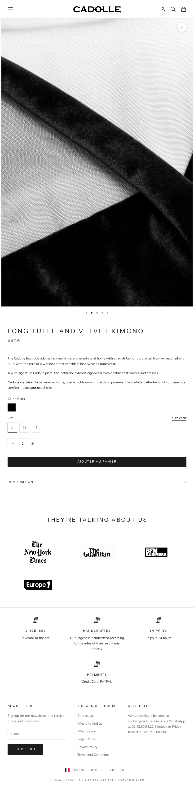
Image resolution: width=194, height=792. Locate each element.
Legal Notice (86, 739)
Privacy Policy (87, 747)
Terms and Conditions (93, 755)
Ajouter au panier (97, 461)
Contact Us (85, 715)
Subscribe (25, 749)
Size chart (179, 418)
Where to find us (89, 723)
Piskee (138, 780)
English (117, 770)
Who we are (86, 731)
